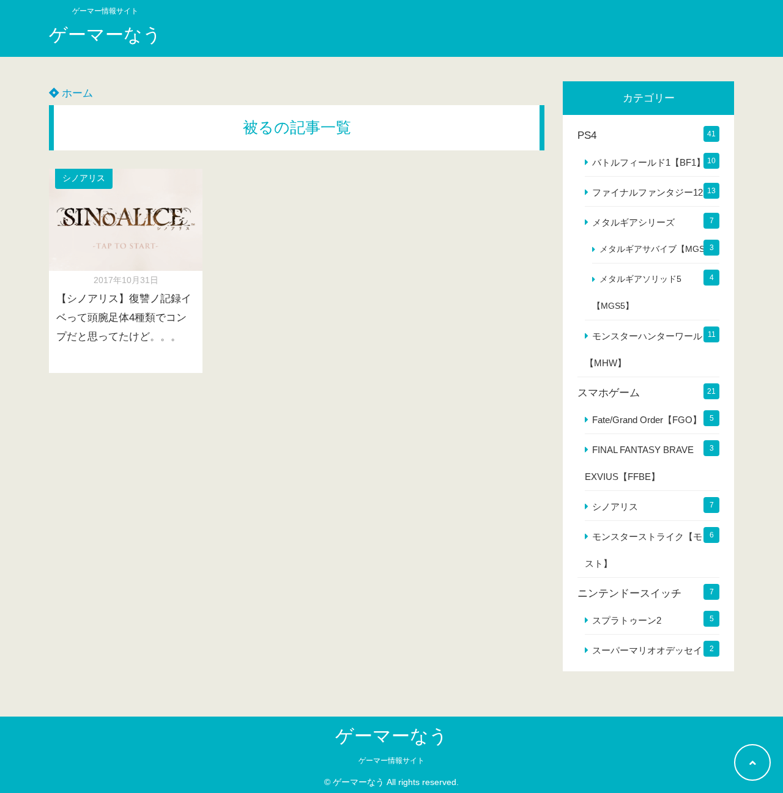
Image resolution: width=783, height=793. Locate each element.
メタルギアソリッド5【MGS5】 (636, 293)
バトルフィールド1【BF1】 (648, 162)
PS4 (586, 135)
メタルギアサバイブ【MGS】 (656, 249)
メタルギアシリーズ (633, 222)
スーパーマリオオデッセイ (647, 650)
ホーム (76, 93)
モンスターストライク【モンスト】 (648, 550)
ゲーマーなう (105, 34)
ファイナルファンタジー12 (647, 192)
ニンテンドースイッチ (629, 593)
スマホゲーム (608, 393)
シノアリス (83, 178)
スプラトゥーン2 (626, 620)
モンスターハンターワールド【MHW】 (648, 349)
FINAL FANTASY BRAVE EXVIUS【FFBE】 (639, 463)
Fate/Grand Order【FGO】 (647, 420)
